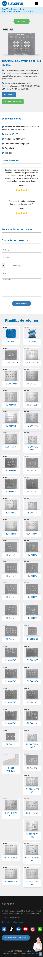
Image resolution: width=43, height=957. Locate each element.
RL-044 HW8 (10, 660)
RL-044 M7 (11, 576)
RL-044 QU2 (32, 405)
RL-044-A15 (32, 768)
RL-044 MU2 (10, 513)
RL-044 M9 (11, 555)
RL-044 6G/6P (11, 881)
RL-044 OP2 (11, 492)
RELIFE (15, 134)
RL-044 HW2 (32, 702)
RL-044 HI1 (11, 744)
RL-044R (10, 342)
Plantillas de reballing (15, 9)
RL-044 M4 (32, 597)
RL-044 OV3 (11, 471)
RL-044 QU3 (11, 405)
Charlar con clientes (14, 102)
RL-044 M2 (32, 618)
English (23, 21)
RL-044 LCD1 (32, 639)
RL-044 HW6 (10, 681)
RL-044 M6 (32, 576)
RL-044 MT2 (32, 513)
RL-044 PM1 (10, 447)
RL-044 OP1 (32, 492)
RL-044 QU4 (32, 384)
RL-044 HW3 (10, 702)
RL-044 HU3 (32, 723)
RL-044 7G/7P (32, 813)
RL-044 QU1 (11, 426)
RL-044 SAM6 (32, 363)
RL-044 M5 (11, 597)
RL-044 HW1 (10, 723)
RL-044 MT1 (10, 534)
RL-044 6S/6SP (10, 858)
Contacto (10, 95)
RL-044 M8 (32, 555)
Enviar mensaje (21, 304)
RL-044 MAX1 (32, 534)
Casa (4, 9)
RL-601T (32, 342)
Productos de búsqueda (17, 938)
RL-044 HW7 (32, 660)
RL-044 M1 (11, 639)
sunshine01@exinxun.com (14, 922)
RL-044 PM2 (32, 426)
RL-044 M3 (11, 618)
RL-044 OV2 (32, 471)
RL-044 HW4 (32, 681)
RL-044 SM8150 (11, 363)
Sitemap (30, 953)
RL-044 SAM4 (11, 384)
